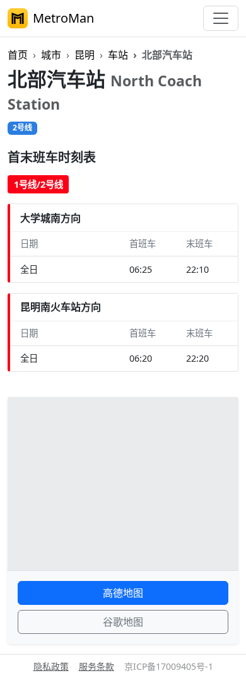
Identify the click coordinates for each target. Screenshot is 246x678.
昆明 (84, 55)
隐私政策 (51, 666)
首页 (18, 55)
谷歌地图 (123, 622)
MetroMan (63, 17)
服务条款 (96, 666)
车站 (118, 55)
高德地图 (123, 593)
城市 (51, 55)
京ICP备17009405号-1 (168, 666)
